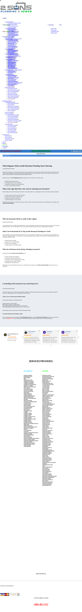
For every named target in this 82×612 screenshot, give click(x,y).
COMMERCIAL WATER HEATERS (30, 384)
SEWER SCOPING (45, 456)
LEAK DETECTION (27, 402)
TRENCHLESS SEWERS (46, 478)
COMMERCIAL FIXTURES (28, 381)
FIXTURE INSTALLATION (28, 391)
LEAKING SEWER (45, 401)
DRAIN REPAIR (45, 392)
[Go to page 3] (51, 345)
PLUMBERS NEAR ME (28, 410)
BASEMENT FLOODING (46, 375)
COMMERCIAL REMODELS (29, 383)
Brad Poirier (49, 331)
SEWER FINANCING (46, 423)
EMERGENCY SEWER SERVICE (48, 394)
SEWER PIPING (45, 446)
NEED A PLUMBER (27, 405)
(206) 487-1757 (77, 151)
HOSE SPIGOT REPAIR (28, 400)
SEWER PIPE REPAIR (46, 445)
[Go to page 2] (50, 345)
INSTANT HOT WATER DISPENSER (30, 401)
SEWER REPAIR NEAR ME (47, 449)
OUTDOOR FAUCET (27, 408)
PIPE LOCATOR (26, 409)
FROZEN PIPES (26, 392)
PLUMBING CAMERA (28, 413)
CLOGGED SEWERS (46, 386)
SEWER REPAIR (45, 448)
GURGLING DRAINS (46, 397)
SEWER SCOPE (45, 455)
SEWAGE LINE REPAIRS (46, 416)
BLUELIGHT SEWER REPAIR (47, 378)
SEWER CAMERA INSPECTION (48, 421)
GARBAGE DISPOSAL (28, 393)
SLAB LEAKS (26, 431)
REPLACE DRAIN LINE (46, 409)
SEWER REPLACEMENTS (47, 453)
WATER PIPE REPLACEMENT (29, 444)
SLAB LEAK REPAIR (27, 430)
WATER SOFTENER (27, 445)
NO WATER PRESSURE (28, 407)
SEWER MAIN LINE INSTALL (47, 438)
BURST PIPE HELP (45, 382)
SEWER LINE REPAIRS (46, 432)
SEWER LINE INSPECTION (47, 430)
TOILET (43, 465)
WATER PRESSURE (27, 446)
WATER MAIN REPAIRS (28, 441)
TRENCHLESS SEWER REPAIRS (48, 477)
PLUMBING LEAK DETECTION (29, 416)
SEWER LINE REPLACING (47, 433)
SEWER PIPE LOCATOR (46, 440)
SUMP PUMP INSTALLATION (47, 464)
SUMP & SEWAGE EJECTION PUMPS (49, 462)
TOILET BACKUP (45, 468)
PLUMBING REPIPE (27, 420)
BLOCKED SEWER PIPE (46, 377)
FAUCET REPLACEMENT (28, 389)
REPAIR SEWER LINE (46, 407)
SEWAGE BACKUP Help (46, 414)
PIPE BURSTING (45, 406)
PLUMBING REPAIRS (28, 417)
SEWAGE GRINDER (46, 415)
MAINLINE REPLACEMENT (47, 405)
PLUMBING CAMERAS (28, 414)
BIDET (25, 378)
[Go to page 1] (49, 345)
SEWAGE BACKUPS (46, 413)
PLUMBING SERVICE (28, 421)
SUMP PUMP (44, 463)
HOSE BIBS (26, 399)
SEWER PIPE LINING (46, 439)
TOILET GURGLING (46, 470)
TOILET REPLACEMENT (46, 473)
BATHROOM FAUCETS (28, 376)
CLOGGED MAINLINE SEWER (47, 384)
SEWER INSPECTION (46, 424)
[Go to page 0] (48, 345)
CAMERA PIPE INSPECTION (47, 383)
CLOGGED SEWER (45, 385)
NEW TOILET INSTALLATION (29, 406)
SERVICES (26, 429)
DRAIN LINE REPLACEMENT (47, 391)
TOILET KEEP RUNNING (46, 471)
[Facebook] (0, 591)
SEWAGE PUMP (45, 417)
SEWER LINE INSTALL (46, 431)
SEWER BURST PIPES (46, 420)
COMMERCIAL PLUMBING (29, 382)
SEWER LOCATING (45, 437)
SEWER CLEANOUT (46, 422)
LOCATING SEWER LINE (47, 402)
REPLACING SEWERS (46, 410)
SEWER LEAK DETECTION (47, 428)
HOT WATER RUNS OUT (46, 398)
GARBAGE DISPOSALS (28, 394)
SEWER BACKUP (45, 418)
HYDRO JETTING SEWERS (47, 400)
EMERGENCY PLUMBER (28, 385)
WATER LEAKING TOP (46, 485)
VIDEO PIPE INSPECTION (47, 483)
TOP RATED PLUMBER (28, 433)
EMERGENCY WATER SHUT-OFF (30, 386)
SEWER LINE (44, 429)
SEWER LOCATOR (45, 436)
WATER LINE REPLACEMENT (29, 439)
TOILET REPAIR (45, 472)
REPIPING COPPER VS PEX (47, 408)
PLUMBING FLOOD (27, 415)
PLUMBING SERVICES (28, 422)
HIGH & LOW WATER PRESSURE (30, 398)
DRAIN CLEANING (45, 390)
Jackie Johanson (31, 331)
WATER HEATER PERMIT (47, 484)
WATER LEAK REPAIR (28, 437)
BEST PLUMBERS (27, 377)
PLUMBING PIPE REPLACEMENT (30, 418)
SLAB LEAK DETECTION (47, 460)
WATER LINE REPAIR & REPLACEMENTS (31, 438)
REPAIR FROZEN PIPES (28, 425)
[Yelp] (1, 591)
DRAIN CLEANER (45, 389)
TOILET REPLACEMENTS (47, 475)
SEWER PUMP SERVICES (47, 447)
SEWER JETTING (45, 425)
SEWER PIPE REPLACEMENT (47, 441)
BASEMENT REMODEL (28, 375)
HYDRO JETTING (45, 399)
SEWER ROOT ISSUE (46, 454)
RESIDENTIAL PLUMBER (28, 428)
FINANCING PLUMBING (28, 390)
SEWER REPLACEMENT (46, 452)
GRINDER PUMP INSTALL (28, 397)
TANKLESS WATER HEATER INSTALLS (31, 432)
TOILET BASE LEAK (46, 469)
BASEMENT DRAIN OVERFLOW (48, 376)
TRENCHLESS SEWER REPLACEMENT (49, 476)
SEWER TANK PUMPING (46, 457)
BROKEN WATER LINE (46, 381)
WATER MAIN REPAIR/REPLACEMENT (31, 440)
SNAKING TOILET (45, 461)
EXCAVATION (44, 393)
